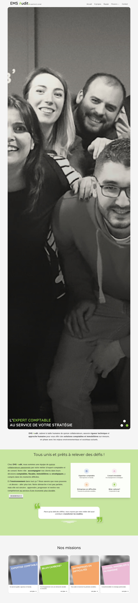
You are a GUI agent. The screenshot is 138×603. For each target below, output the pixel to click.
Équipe (106, 4)
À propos (97, 4)
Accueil (89, 4)
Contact (125, 4)
